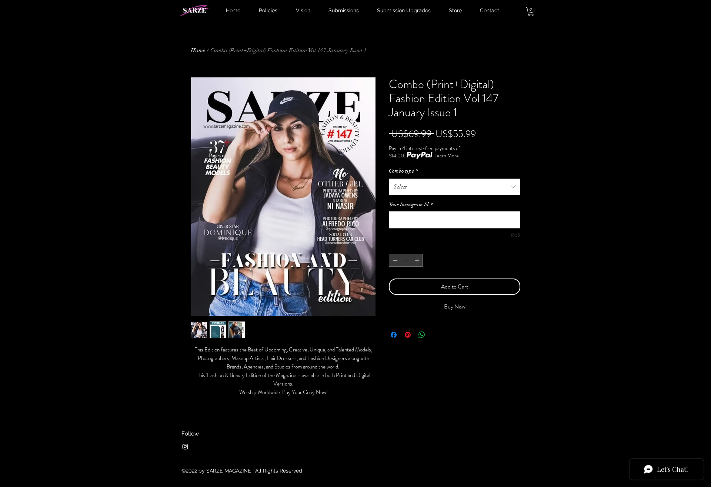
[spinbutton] (406, 260)
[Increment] (417, 260)
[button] (531, 11)
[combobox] (454, 187)
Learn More (446, 155)
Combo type (403, 171)
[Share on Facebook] (393, 334)
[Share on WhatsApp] (421, 334)
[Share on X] (435, 334)
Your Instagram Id (411, 204)
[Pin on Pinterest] (407, 334)
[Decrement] (394, 260)
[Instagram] (185, 446)
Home (198, 50)
